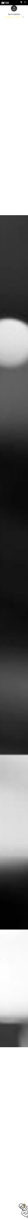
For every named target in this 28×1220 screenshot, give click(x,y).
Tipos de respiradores (14, 14)
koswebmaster (9, 17)
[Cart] (21, 2)
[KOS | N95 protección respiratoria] (5, 3)
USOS (17, 17)
